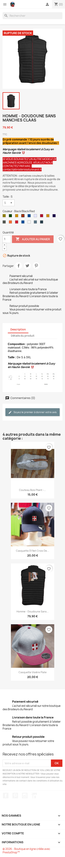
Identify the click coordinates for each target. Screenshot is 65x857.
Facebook (5, 795)
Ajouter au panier (33, 239)
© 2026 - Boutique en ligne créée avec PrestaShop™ (26, 850)
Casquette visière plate (33, 672)
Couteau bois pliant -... (32, 490)
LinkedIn (34, 795)
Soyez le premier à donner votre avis (35, 412)
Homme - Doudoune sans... (32, 611)
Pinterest (36, 265)
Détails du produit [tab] (22, 336)
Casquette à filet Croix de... (32, 550)
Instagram (25, 795)
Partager (18, 265)
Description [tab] (18, 329)
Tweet (27, 265)
